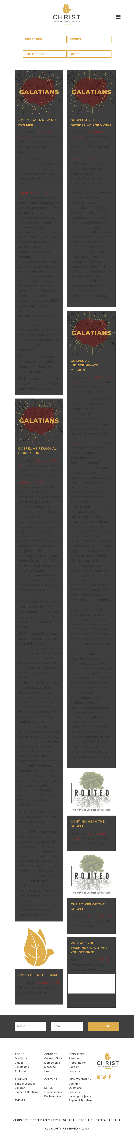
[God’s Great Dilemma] (39, 947)
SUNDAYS (21, 1079)
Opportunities (53, 1092)
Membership (52, 1062)
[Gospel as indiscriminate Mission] (91, 333)
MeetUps (50, 1066)
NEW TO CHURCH (80, 1079)
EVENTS (20, 1100)
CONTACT (50, 1079)
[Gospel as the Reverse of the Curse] (91, 92)
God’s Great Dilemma (38, 975)
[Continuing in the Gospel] (91, 793)
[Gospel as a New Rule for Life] (39, 92)
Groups (48, 1071)
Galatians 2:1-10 (84, 443)
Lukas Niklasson (71, 1133)
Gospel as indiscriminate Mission (84, 365)
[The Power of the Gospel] (91, 876)
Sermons (74, 1058)
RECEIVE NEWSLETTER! (103, 1027)
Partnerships (52, 1096)
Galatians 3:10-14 (85, 158)
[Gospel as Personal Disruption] (39, 421)
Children (20, 1087)
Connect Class (53, 1058)
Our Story (21, 1058)
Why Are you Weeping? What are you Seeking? (89, 947)
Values (19, 1062)
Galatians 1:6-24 (32, 482)
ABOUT (19, 1054)
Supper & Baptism (26, 1092)
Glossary (74, 1071)
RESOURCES (77, 1054)
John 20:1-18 (98, 959)
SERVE (48, 1087)
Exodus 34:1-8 (47, 982)
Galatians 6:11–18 (33, 193)
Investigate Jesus (80, 1096)
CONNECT (50, 1054)
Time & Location (25, 1083)
